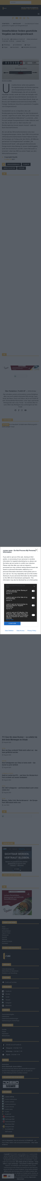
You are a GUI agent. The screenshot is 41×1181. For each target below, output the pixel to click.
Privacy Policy (31, 630)
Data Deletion (9, 630)
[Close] (37, 551)
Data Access (20, 630)
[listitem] (20, 586)
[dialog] (20, 590)
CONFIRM (12, 623)
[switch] (33, 591)
